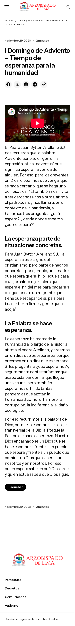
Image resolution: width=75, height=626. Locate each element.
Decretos (12, 588)
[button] (7, 7)
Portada (9, 20)
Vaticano (11, 605)
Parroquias (13, 580)
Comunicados (15, 597)
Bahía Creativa (49, 619)
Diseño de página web (19, 619)
